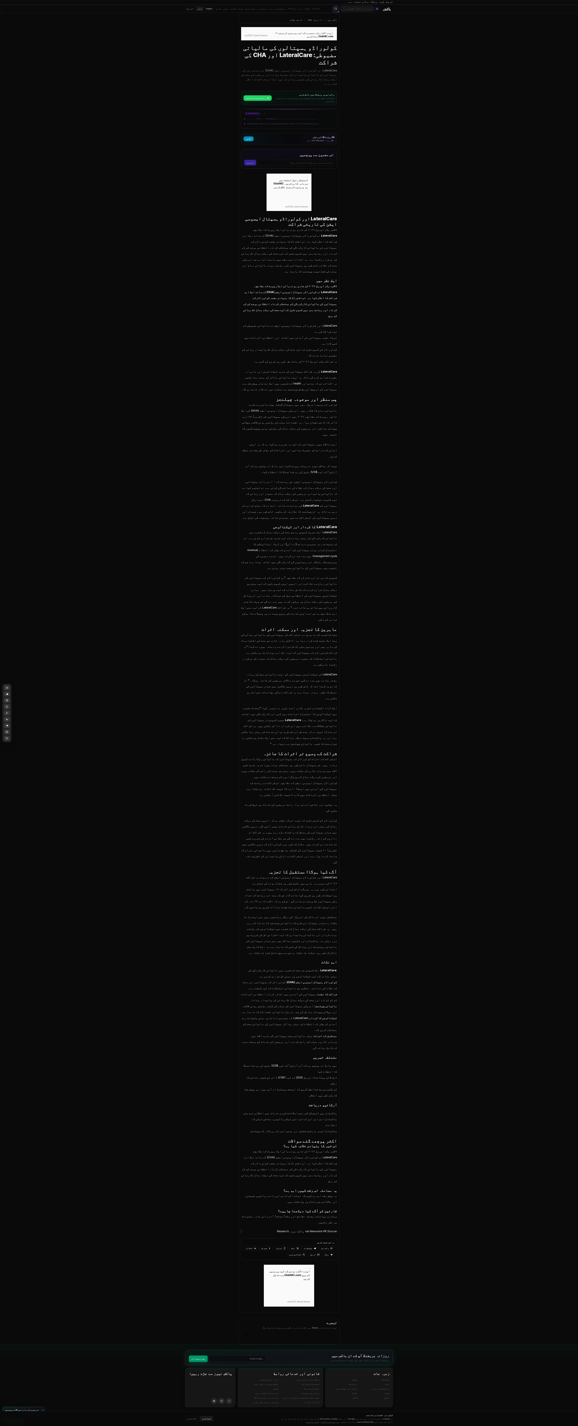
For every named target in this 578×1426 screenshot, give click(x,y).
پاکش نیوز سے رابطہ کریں (266, 1384)
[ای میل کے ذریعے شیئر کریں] (7, 732)
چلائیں (248, 139)
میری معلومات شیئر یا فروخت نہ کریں (301, 1397)
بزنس (311, 383)
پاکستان (316, 8)
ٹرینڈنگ (292, 8)
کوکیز (276, 1388)
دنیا (300, 9)
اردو (200, 9)
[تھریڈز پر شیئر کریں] (7, 706)
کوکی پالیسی (312, 1422)
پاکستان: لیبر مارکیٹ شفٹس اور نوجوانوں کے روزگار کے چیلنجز (293, 1131)
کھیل (240, 9)
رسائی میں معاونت (311, 1393)
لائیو (218, 9)
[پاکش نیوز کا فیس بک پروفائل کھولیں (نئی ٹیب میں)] (229, 1401)
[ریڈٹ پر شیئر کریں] (7, 725)
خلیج (307, 8)
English (209, 9)
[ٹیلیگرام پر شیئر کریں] (7, 694)
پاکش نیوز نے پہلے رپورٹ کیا (305, 466)
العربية (190, 9)
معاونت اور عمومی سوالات (266, 1397)
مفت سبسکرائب (198, 1358)
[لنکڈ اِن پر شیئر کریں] (7, 719)
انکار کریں (192, 1418)
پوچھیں (250, 162)
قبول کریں (206, 1418)
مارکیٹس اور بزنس (277, 9)
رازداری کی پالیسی (269, 1379)
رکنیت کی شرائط (312, 1388)
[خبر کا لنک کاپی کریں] (7, 738)
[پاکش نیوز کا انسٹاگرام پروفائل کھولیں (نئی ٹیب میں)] (222, 1401)
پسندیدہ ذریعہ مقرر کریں (266, 1402)
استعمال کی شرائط (311, 1384)
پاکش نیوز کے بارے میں (308, 1379)
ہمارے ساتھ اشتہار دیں (267, 1393)
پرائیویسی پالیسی (330, 1422)
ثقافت (233, 9)
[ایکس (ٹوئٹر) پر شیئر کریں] (7, 700)
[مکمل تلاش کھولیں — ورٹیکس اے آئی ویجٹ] (336, 9)
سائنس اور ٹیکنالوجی (256, 9)
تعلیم (226, 9)
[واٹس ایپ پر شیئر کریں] (7, 687)
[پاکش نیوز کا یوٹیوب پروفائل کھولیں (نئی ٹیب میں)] (214, 1401)
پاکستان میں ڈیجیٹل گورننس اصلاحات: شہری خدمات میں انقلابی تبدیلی (290, 1113)
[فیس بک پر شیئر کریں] (7, 713)
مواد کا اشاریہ (312, 1402)
